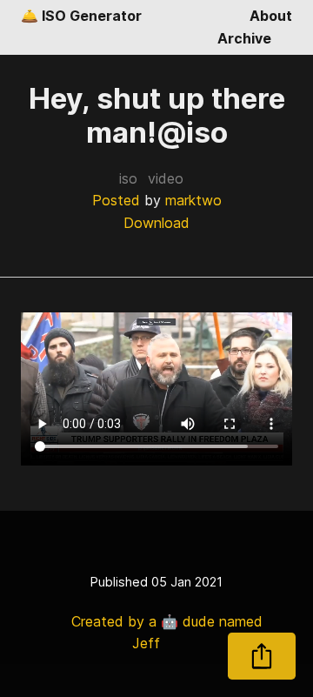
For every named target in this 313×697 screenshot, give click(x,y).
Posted (116, 200)
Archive (244, 38)
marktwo (193, 200)
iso (128, 178)
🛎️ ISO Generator (81, 15)
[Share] (262, 656)
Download (156, 222)
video (165, 178)
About (271, 15)
